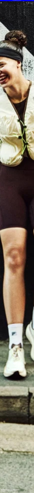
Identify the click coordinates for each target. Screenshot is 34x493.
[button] (26, 3)
